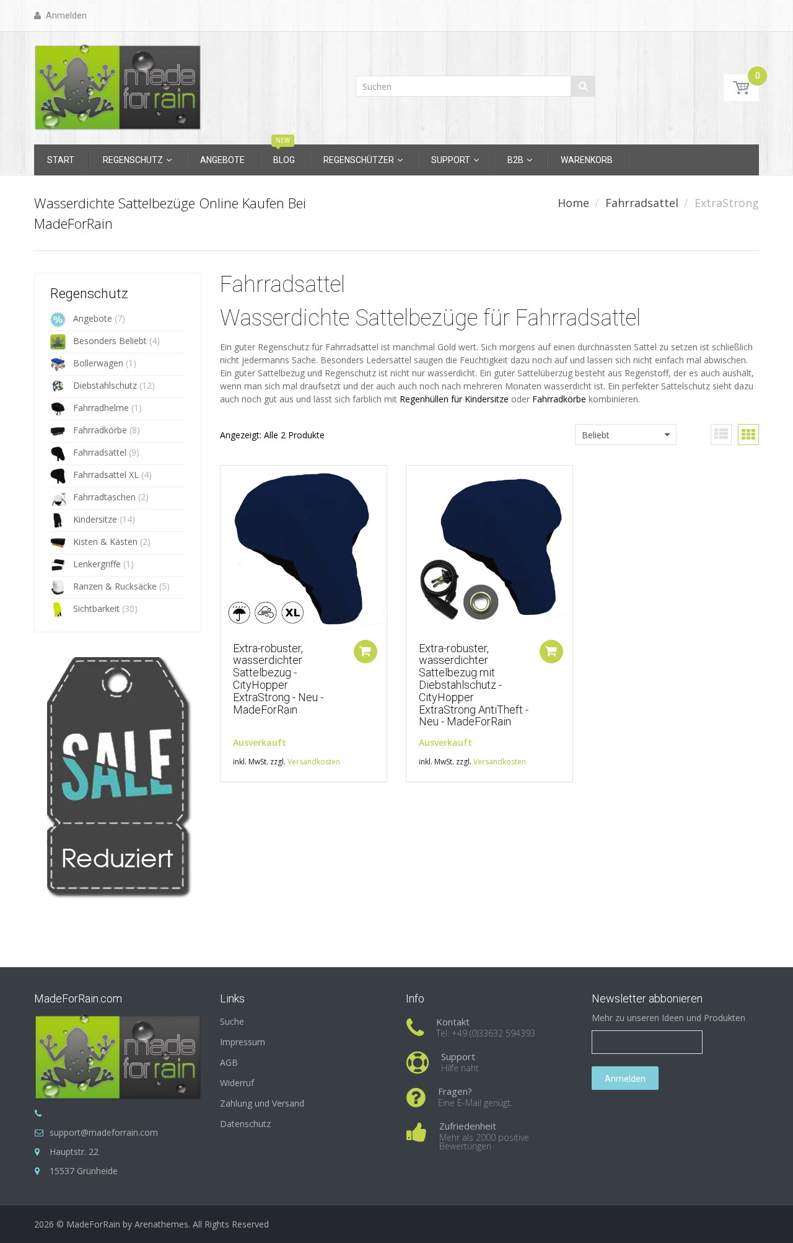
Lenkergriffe (97, 564)
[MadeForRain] (117, 84)
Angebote (92, 318)
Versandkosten (313, 761)
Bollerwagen (98, 363)
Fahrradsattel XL (106, 474)
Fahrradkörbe (100, 430)
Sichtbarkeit (96, 608)
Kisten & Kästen (105, 541)
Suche (232, 1021)
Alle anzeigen (100, 896)
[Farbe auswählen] (365, 651)
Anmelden (625, 1079)
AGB (229, 1062)
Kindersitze (95, 519)
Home (573, 202)
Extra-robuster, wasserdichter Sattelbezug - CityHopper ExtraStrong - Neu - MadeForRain (278, 679)
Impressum (242, 1042)
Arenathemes (161, 1224)
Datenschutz (245, 1124)
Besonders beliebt (110, 341)
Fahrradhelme (101, 408)
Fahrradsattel (641, 202)
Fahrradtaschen (104, 497)
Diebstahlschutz (105, 385)
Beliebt (596, 435)
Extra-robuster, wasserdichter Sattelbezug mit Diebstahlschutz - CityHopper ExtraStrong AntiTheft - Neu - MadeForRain (473, 685)
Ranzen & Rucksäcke (115, 586)
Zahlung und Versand (262, 1103)
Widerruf (237, 1083)
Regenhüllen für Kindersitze (454, 399)
